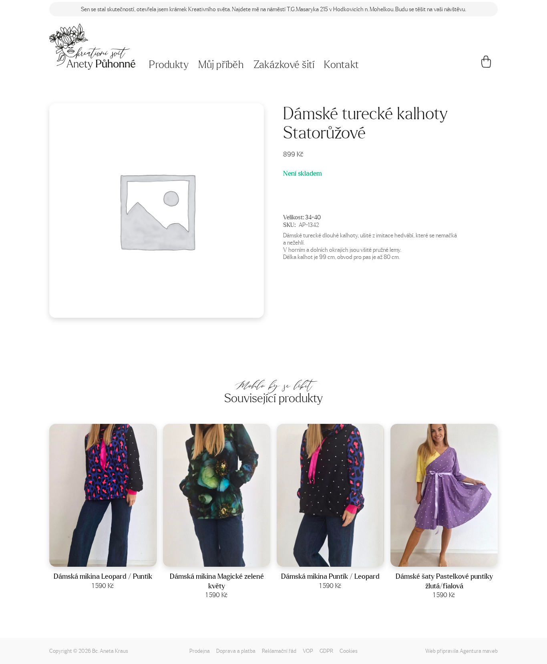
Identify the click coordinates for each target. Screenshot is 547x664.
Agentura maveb (479, 650)
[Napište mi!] (92, 47)
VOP (308, 650)
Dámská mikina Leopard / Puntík (103, 576)
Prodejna (199, 650)
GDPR (326, 650)
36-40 (227, 558)
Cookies (349, 650)
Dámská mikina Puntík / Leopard (330, 576)
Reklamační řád (279, 650)
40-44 (113, 558)
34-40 (313, 217)
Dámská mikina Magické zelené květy (217, 581)
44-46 (454, 558)
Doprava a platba (235, 650)
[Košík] (486, 65)
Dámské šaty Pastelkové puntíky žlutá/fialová (444, 581)
